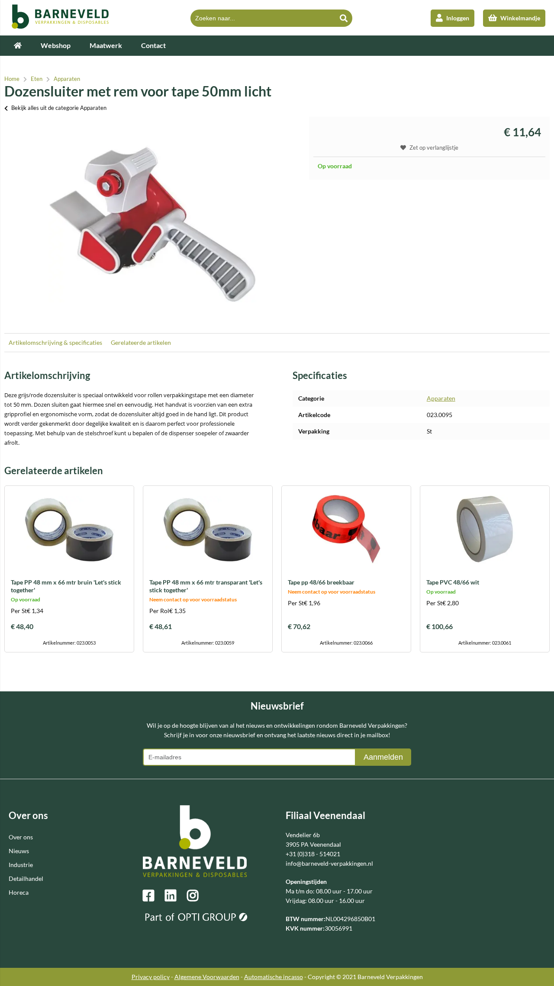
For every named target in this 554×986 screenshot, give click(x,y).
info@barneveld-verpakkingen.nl (329, 863)
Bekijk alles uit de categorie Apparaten (58, 107)
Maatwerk (106, 45)
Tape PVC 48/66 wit (452, 582)
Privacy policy (151, 976)
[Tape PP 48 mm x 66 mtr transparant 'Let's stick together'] (207, 529)
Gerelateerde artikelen (141, 342)
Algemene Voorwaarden (206, 976)
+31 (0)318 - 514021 (313, 854)
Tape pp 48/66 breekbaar (321, 582)
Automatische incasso (273, 976)
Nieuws (19, 850)
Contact (153, 45)
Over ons (21, 837)
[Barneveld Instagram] (198, 895)
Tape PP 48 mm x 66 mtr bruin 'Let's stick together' (66, 586)
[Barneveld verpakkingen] (61, 26)
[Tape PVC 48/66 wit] (484, 529)
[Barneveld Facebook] (153, 895)
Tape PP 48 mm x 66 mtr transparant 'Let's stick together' (205, 586)
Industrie (21, 864)
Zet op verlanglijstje (433, 147)
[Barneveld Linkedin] (176, 895)
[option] (152, 220)
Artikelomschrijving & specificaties (55, 342)
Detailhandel (26, 878)
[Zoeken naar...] (343, 18)
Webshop (56, 45)
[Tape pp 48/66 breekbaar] (346, 529)
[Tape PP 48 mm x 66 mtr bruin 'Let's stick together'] (69, 529)
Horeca (19, 892)
